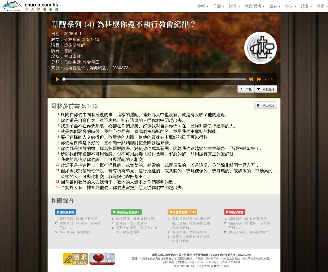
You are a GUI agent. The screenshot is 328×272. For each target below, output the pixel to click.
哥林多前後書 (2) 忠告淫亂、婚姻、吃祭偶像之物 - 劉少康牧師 (192, 223)
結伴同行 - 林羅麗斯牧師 (135, 218)
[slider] (154, 79)
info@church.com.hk (200, 262)
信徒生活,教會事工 (82, 62)
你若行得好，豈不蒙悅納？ (249, 232)
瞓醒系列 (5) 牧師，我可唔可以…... (80, 225)
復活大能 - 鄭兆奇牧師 (189, 232)
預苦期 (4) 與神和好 (75, 232)
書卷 (273, 6)
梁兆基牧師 (74, 45)
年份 (289, 6)
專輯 (201, 6)
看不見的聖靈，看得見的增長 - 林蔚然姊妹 (136, 229)
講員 (233, 6)
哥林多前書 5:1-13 (81, 39)
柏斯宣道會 (74, 68)
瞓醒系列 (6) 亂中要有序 (78, 218)
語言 (305, 6)
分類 (217, 6)
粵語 (68, 50)
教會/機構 (253, 6)
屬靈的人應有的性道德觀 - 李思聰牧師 (192, 238)
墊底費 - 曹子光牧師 (131, 223)
